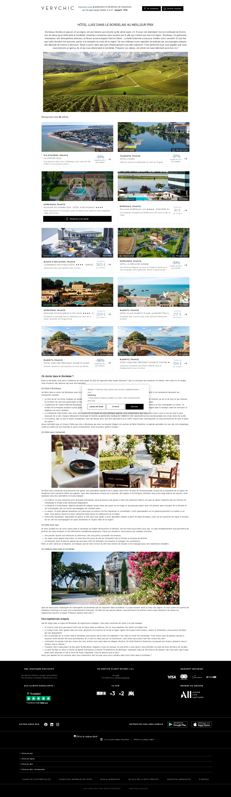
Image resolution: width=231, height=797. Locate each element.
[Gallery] (77, 137)
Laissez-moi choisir (96, 407)
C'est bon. (134, 407)
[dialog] (115, 398)
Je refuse (115, 407)
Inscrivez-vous (85, 7)
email (117, 675)
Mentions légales (138, 788)
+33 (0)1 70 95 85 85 (121, 678)
